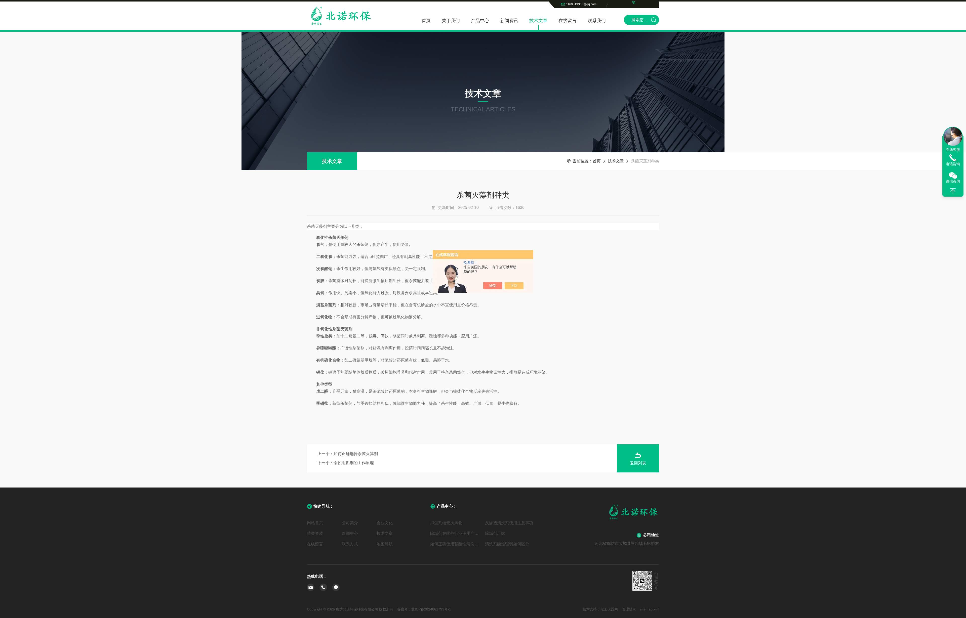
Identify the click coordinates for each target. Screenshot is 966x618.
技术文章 (538, 20)
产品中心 (480, 20)
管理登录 (629, 609)
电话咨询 (953, 164)
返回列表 (638, 463)
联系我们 (597, 20)
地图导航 (385, 544)
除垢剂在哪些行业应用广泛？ (455, 533)
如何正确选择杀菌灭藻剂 (356, 454)
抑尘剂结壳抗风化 (446, 523)
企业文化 (385, 523)
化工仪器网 (609, 609)
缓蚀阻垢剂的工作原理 (354, 463)
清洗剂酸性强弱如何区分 (507, 544)
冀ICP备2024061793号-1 (431, 609)
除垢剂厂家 (495, 533)
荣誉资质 (315, 533)
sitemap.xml (649, 609)
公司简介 (350, 523)
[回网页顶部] (953, 191)
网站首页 (315, 523)
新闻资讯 (509, 20)
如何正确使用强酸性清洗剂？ (455, 544)
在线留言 (567, 20)
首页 (426, 20)
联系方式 (350, 544)
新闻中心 (350, 533)
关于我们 (451, 20)
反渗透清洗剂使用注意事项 (509, 523)
